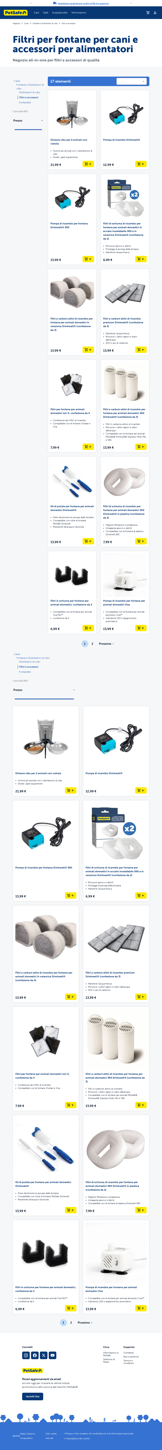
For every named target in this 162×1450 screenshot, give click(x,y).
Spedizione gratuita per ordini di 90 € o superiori (83, 3)
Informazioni (79, 12)
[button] (36, 12)
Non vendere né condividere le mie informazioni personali (104, 1433)
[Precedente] (31, 3)
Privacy (69, 1433)
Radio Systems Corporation (27, 1436)
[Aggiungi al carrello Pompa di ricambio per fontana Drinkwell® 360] (88, 259)
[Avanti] (131, 3)
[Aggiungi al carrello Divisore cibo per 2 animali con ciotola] (88, 164)
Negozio (16, 23)
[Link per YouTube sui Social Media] (52, 1355)
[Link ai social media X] (43, 1355)
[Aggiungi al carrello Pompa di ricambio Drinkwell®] (141, 164)
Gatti (45, 12)
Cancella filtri (20, 111)
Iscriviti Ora (32, 1396)
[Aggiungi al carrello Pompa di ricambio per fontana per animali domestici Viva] (141, 628)
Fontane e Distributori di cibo (45, 23)
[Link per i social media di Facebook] (35, 1355)
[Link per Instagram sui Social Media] (26, 1355)
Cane (26, 23)
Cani (36, 12)
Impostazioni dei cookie (77, 1438)
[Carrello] (148, 12)
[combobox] (131, 81)
